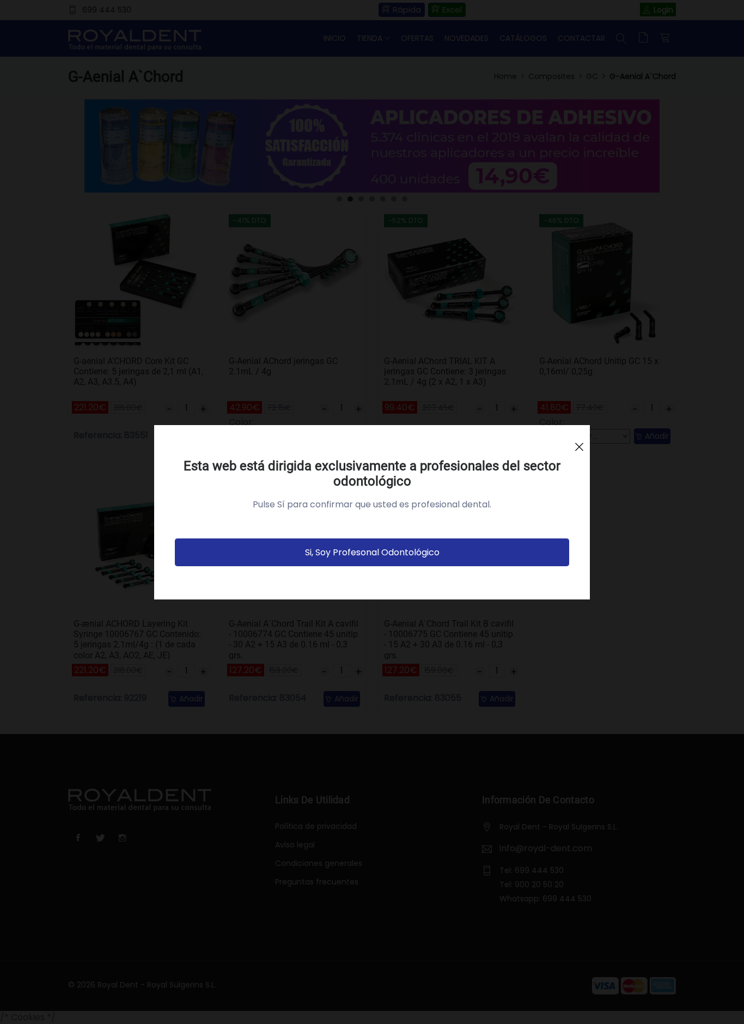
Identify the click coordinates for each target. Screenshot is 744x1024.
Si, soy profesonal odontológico (372, 552)
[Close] (579, 442)
